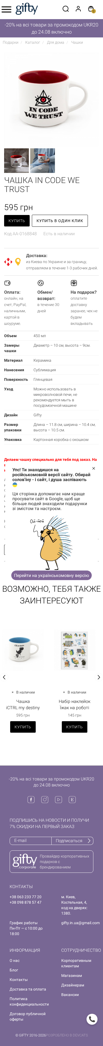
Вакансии (70, 994)
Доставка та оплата (28, 989)
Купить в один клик (60, 221)
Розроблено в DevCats (67, 1035)
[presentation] (4, 677)
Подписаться (69, 840)
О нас (15, 960)
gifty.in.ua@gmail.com (80, 923)
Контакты (19, 979)
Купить (17, 221)
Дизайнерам (72, 985)
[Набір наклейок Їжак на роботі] (75, 650)
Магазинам (71, 975)
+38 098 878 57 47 (25, 902)
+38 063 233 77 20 (25, 897)
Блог (14, 970)
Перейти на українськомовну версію (51, 575)
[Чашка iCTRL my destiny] (23, 650)
